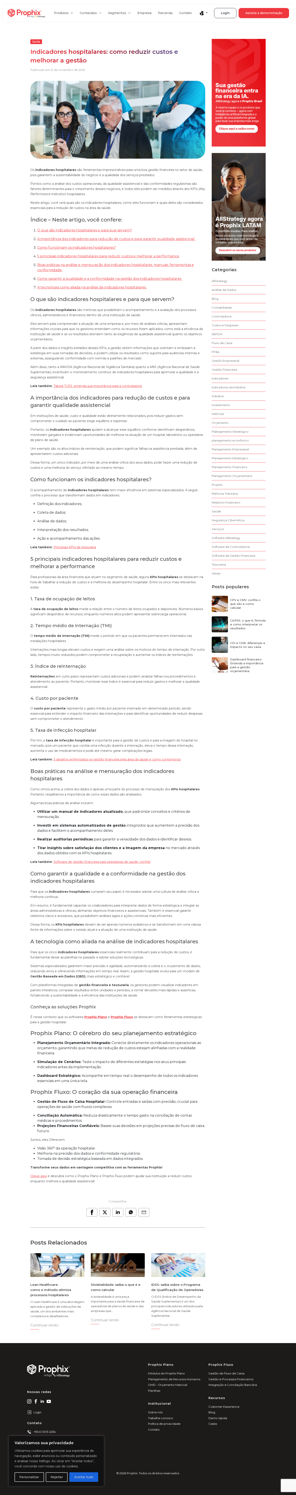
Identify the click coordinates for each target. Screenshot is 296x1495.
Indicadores (220, 378)
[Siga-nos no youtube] (49, 1401)
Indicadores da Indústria (228, 387)
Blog (215, 298)
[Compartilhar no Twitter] (104, 1212)
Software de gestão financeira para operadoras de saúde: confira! (102, 862)
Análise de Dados (224, 290)
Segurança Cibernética (228, 520)
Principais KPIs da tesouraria (75, 547)
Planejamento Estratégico (230, 458)
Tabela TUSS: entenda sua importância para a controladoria (98, 386)
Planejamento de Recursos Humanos (174, 1379)
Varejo (216, 573)
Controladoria (221, 316)
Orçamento (220, 422)
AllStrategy (219, 281)
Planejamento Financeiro (229, 467)
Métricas (218, 414)
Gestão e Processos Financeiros (230, 1379)
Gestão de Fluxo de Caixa (226, 1373)
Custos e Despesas (225, 325)
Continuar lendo (44, 1325)
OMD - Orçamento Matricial (167, 1385)
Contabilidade (222, 307)
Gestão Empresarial (225, 360)
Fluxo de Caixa (222, 343)
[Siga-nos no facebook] (36, 1401)
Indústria (218, 396)
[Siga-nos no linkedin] (42, 1401)
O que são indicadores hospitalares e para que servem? (84, 230)
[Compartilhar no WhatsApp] (130, 1212)
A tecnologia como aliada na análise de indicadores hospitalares (92, 287)
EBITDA (217, 334)
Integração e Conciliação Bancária (232, 1385)
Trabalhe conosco (160, 1418)
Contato (185, 13)
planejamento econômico (230, 440)
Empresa (144, 13)
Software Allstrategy (226, 538)
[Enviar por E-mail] (143, 1212)
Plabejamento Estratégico (230, 431)
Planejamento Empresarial (230, 449)
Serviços (218, 529)
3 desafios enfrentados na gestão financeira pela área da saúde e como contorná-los (117, 759)
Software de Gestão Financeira (233, 555)
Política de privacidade (164, 1423)
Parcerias (165, 13)
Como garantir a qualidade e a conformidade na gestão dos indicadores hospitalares (109, 279)
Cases (212, 1423)
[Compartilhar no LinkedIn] (117, 1212)
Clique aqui (38, 1176)
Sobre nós (155, 1412)
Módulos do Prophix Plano (166, 1373)
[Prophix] (26, 13)
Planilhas (154, 1390)
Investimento (221, 405)
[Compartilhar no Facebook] (91, 1212)
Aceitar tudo (83, 1477)
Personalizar (29, 1477)
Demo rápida (217, 1418)
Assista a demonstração (263, 13)
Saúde (36, 41)
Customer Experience (223, 1406)
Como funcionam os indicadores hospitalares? (76, 247)
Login (225, 13)
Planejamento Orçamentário (232, 476)
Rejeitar (56, 1477)
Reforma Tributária (225, 493)
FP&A (215, 352)
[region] (56, 1461)
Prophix (217, 484)
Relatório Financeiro (226, 502)
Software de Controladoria (231, 546)
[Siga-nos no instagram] (29, 1401)
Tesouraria (219, 564)
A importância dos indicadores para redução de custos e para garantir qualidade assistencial (116, 239)
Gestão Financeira (224, 369)
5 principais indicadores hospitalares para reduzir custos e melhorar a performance (108, 256)
